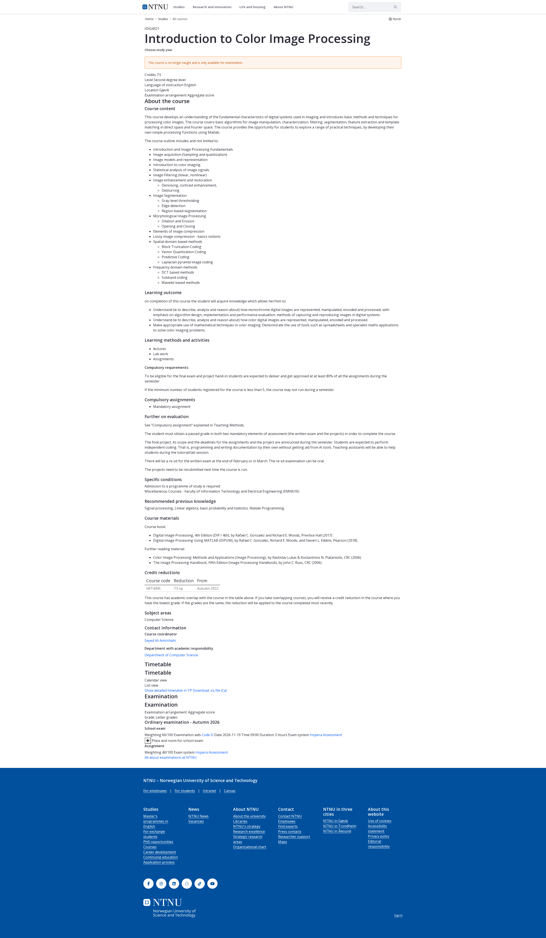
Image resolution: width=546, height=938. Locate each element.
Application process (159, 862)
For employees (155, 790)
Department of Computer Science (171, 655)
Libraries (240, 821)
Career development (159, 852)
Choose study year (158, 50)
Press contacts (289, 831)
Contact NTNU (290, 816)
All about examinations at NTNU (171, 757)
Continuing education (160, 857)
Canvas (229, 790)
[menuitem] (180, 7)
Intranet (209, 790)
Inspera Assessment (326, 734)
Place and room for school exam (177, 740)
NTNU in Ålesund (337, 831)
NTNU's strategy (246, 826)
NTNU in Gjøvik (335, 820)
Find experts (288, 826)
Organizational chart (249, 847)
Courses (150, 847)
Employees (286, 821)
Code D (207, 734)
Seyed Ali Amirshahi (160, 640)
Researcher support (294, 836)
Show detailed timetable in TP (168, 690)
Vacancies (196, 821)
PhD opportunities (158, 841)
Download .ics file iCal (210, 690)
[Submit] (396, 7)
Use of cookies (379, 820)
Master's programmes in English (155, 821)
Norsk (397, 19)
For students (185, 790)
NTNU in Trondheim (339, 826)
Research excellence (249, 831)
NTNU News (198, 816)
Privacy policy (378, 836)
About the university (249, 816)
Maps (282, 841)
